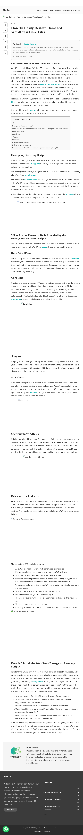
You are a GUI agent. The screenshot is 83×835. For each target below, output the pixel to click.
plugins (33, 110)
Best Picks (62, 810)
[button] (6, 829)
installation (30, 175)
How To (45, 10)
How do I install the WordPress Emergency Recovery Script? (35, 148)
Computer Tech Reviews (53, 828)
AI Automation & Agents (62, 796)
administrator (30, 179)
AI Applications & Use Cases (62, 792)
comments (16, 299)
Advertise (37, 832)
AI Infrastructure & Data (62, 799)
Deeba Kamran (30, 44)
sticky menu (37, 681)
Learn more (10, 809)
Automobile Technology (62, 803)
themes (75, 258)
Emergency (35, 164)
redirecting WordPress (50, 84)
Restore (33, 392)
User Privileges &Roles (20, 142)
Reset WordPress (18, 131)
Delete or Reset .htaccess (21, 145)
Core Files (16, 134)
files (13, 102)
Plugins (15, 137)
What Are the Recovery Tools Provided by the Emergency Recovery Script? (40, 129)
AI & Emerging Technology (62, 789)
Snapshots (16, 140)
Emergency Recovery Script (22, 126)
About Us (47, 832)
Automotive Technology (62, 806)
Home (39, 10)
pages (44, 247)
